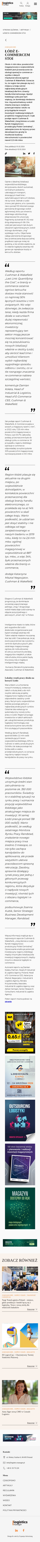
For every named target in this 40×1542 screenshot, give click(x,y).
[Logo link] (7, 4)
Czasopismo (9, 1480)
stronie (8, 1002)
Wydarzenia (9, 1495)
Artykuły (24, 30)
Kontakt (7, 1505)
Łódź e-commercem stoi (14, 33)
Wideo (6, 1500)
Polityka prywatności (14, 1510)
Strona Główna (10, 30)
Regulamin (8, 1490)
